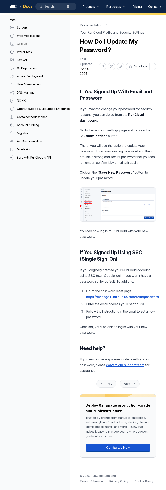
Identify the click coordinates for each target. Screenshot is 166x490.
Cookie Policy (144, 481)
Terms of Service (91, 481)
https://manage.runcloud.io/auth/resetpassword (122, 297)
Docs (27, 6)
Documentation (91, 25)
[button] (55, 6)
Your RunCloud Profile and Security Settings (112, 32)
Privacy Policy (118, 481)
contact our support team (125, 365)
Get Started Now (118, 447)
